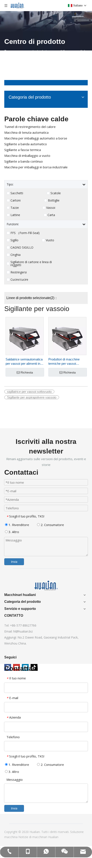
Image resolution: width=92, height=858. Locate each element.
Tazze (14, 207)
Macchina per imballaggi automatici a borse (35, 138)
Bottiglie (53, 200)
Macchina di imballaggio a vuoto (27, 155)
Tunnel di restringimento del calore (30, 126)
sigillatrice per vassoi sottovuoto (29, 391)
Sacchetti (16, 193)
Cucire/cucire (19, 279)
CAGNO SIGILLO (21, 247)
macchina (11, 837)
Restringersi (18, 272)
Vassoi (50, 207)
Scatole (55, 193)
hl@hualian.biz (23, 631)
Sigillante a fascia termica (22, 150)
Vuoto (50, 240)
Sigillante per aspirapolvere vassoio (31, 397)
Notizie (23, 837)
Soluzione (77, 832)
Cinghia (15, 254)
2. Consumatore (52, 525)
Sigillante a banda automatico (25, 144)
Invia (14, 562)
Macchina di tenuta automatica (26, 132)
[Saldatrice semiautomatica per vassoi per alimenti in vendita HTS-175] (24, 336)
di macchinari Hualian (43, 837)
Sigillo (14, 240)
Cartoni (15, 200)
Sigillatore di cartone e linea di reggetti (31, 264)
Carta (51, 214)
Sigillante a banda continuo (23, 161)
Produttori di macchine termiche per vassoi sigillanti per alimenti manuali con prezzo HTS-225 (66, 361)
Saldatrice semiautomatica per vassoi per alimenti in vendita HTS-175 (24, 361)
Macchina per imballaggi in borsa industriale (36, 167)
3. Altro (13, 532)
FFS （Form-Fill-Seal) (25, 232)
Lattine (15, 214)
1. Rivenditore (18, 525)
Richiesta (27, 372)
